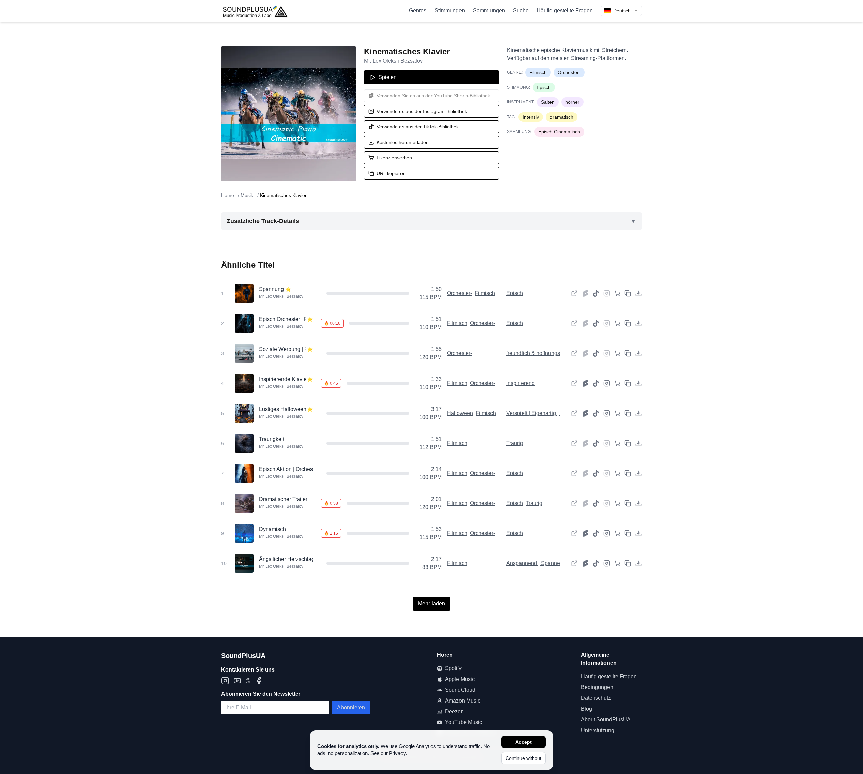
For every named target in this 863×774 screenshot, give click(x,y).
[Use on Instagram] (606, 383)
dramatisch (561, 117)
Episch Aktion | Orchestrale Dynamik (302, 469)
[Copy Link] (627, 293)
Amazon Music (462, 701)
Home (227, 195)
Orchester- (569, 72)
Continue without (523, 758)
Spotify (453, 668)
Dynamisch (272, 529)
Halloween (460, 413)
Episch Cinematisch (559, 132)
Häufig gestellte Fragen (565, 10)
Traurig (514, 443)
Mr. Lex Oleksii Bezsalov (393, 61)
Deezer (454, 711)
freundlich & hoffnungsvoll (537, 353)
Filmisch (538, 72)
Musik (247, 195)
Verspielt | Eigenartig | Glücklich (544, 413)
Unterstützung (597, 730)
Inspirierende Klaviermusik (291, 379)
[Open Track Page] (574, 293)
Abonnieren (351, 707)
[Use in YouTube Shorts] (585, 383)
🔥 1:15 (331, 533)
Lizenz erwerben (394, 157)
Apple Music (460, 679)
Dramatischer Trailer (283, 499)
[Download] (638, 293)
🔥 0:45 (331, 383)
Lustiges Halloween (282, 409)
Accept (523, 742)
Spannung (271, 289)
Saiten (548, 102)
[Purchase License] (617, 293)
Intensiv (531, 117)
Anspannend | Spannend (536, 563)
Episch (544, 87)
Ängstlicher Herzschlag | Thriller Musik (305, 559)
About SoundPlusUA (606, 719)
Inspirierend (520, 383)
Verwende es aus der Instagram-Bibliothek (422, 111)
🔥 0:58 (331, 503)
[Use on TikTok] (596, 293)
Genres (417, 10)
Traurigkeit (271, 439)
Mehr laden (431, 603)
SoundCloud (460, 690)
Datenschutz (596, 698)
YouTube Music (463, 722)
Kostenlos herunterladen (403, 142)
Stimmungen (450, 10)
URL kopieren (391, 173)
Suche (521, 10)
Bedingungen (597, 687)
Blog (586, 709)
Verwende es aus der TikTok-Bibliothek (418, 126)
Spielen (387, 77)
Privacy (397, 753)
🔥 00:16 (332, 323)
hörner (572, 102)
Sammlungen (489, 10)
